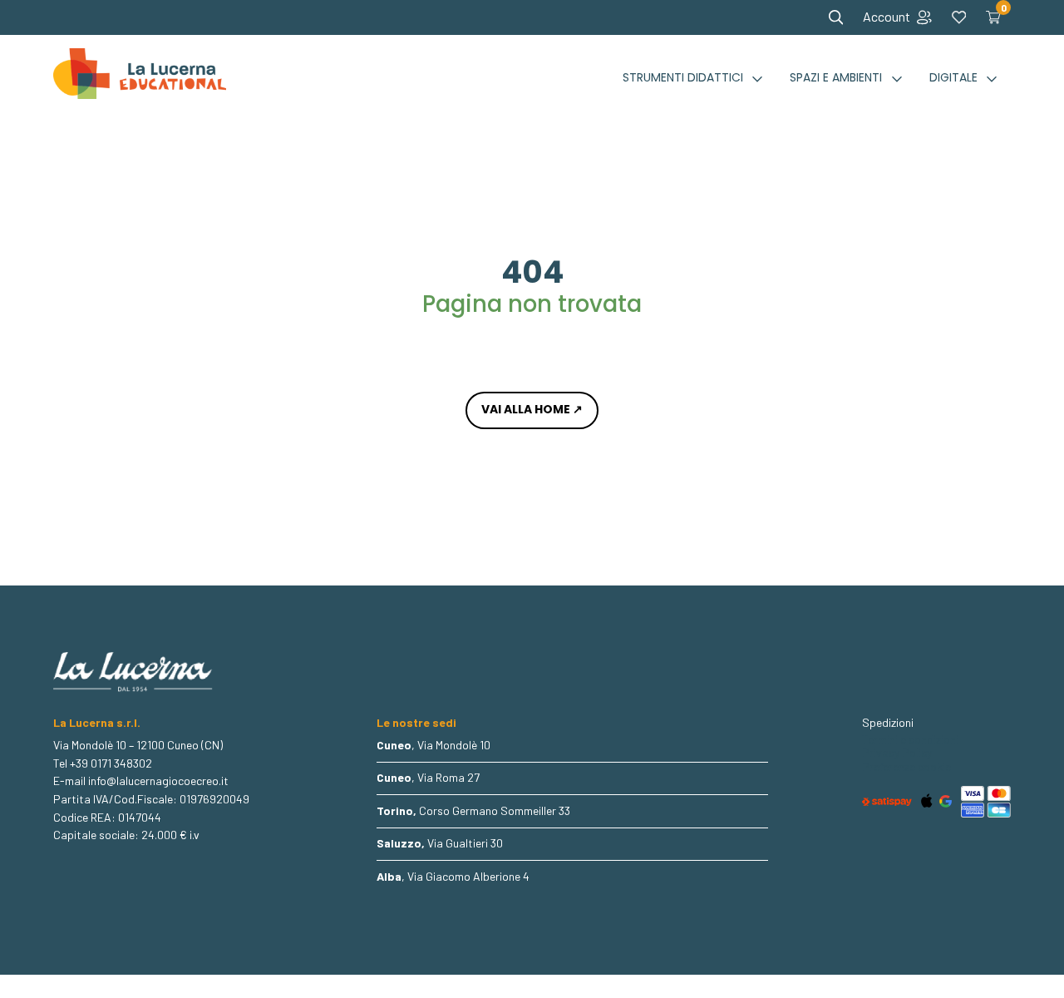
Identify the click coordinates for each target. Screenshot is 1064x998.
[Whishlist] (959, 17)
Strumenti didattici (683, 77)
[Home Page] (139, 78)
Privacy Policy (897, 752)
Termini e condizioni (910, 739)
